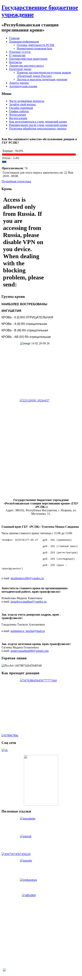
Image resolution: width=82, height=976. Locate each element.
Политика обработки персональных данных (38, 128)
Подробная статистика (16, 181)
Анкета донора (19, 82)
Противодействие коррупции (28, 58)
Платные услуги (20, 51)
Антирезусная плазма (23, 86)
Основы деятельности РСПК (35, 45)
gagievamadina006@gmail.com (29, 650)
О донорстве (17, 55)
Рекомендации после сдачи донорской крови (38, 125)
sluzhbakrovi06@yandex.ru (27, 578)
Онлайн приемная (21, 107)
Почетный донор (20, 69)
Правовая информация (24, 41)
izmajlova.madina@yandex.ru (28, 601)
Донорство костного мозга (26, 65)
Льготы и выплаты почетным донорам (42, 79)
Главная (14, 38)
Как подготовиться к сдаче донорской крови (38, 121)
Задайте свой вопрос (22, 104)
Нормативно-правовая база (34, 48)
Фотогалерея (17, 114)
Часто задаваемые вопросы (26, 101)
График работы (19, 111)
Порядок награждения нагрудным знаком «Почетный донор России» (44, 74)
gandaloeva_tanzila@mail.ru (27, 631)
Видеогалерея (18, 118)
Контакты (15, 62)
